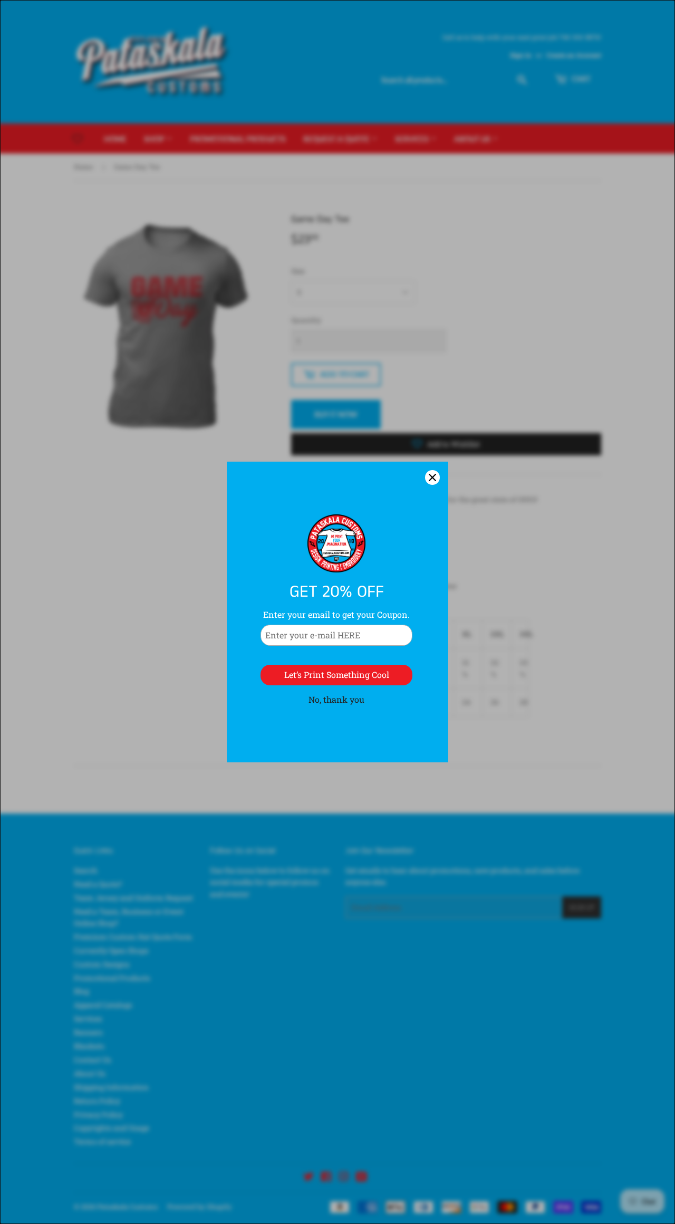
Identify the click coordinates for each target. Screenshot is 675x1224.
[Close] (432, 477)
